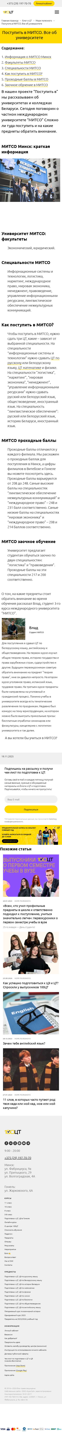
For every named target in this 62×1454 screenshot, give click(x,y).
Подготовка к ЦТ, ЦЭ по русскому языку (21, 1276)
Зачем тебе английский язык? (24, 1043)
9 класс (8, 1210)
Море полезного (44, 20)
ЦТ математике (29, 367)
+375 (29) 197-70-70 (19, 3)
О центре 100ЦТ (11, 1226)
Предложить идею (12, 1342)
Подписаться (31, 809)
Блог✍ (8, 1253)
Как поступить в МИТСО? (23, 73)
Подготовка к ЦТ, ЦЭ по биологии (19, 1299)
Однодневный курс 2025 (15, 1315)
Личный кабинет (44, 3)
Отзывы (8, 1241)
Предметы (9, 1238)
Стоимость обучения (13, 1230)
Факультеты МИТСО (20, 62)
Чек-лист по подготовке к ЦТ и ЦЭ (19, 1358)
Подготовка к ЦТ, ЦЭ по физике (18, 1292)
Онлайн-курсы (11, 1222)
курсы (8, 1198)
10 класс (8, 1206)
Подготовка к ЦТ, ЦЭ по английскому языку (23, 1307)
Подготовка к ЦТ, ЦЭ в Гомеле (17, 1218)
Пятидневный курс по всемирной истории (22, 1311)
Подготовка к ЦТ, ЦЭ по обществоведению (22, 1303)
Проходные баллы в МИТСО (26, 79)
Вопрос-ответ (10, 1257)
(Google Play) (21, 1370)
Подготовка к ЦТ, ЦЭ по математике (19, 1288)
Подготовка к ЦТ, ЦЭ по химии (17, 1296)
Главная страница (10, 20)
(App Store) (20, 1365)
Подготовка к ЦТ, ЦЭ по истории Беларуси (22, 1284)
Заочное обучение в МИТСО (26, 85)
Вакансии (8, 1334)
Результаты (9, 1245)
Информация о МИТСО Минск (28, 57)
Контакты (8, 1265)
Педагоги (8, 1234)
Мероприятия (10, 1249)
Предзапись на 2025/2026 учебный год (21, 1319)
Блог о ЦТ (27, 20)
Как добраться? (11, 1338)
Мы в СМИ (9, 1261)
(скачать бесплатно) (13, 1361)
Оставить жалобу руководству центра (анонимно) (26, 1346)
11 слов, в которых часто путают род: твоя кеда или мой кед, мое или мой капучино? (29, 1104)
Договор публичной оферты (16, 1353)
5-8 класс (8, 1214)
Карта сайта (9, 1375)
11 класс (8, 1203)
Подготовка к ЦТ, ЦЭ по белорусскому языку (23, 1280)
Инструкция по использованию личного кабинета (25, 1350)
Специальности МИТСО (23, 68)
